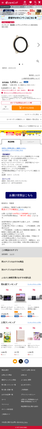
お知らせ (24, 375)
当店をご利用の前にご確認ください (14, 148)
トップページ (5, 7)
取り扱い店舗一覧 (7, 389)
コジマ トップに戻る (32, 114)
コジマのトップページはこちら (12, 150)
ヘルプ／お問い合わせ (28, 370)
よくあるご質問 (26, 380)
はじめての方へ (26, 385)
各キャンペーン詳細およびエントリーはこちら (18, 92)
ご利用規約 (24, 389)
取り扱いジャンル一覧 (9, 385)
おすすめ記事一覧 (7, 394)
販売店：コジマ (34, 75)
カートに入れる (26, 108)
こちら (21, 209)
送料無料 (5, 254)
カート (4, 399)
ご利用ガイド (6, 414)
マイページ (5, 404)
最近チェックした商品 (9, 380)
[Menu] (2, 2)
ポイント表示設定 (7, 409)
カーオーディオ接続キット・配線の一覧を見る (23, 119)
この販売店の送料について (30, 78)
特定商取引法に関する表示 (29, 406)
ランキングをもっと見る (34, 284)
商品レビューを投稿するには (29, 126)
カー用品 (29, 7)
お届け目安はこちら (21, 195)
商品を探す (5, 370)
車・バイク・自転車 (18, 7)
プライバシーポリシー (28, 394)
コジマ (12, 254)
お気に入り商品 (7, 375)
